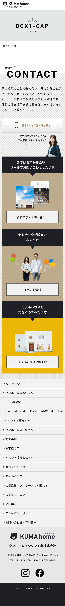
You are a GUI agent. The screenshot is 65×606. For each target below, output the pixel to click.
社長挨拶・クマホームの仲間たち (26, 485)
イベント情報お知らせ (19, 458)
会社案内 (11, 504)
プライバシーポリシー (19, 513)
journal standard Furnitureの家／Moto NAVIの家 (36, 412)
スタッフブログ (15, 495)
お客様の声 (12, 448)
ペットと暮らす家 (19, 420)
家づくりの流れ (15, 467)
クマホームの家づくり (19, 393)
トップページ (11, 384)
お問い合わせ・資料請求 (21, 522)
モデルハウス (13, 476)
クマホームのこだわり (19, 430)
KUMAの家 (14, 402)
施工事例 (11, 439)
